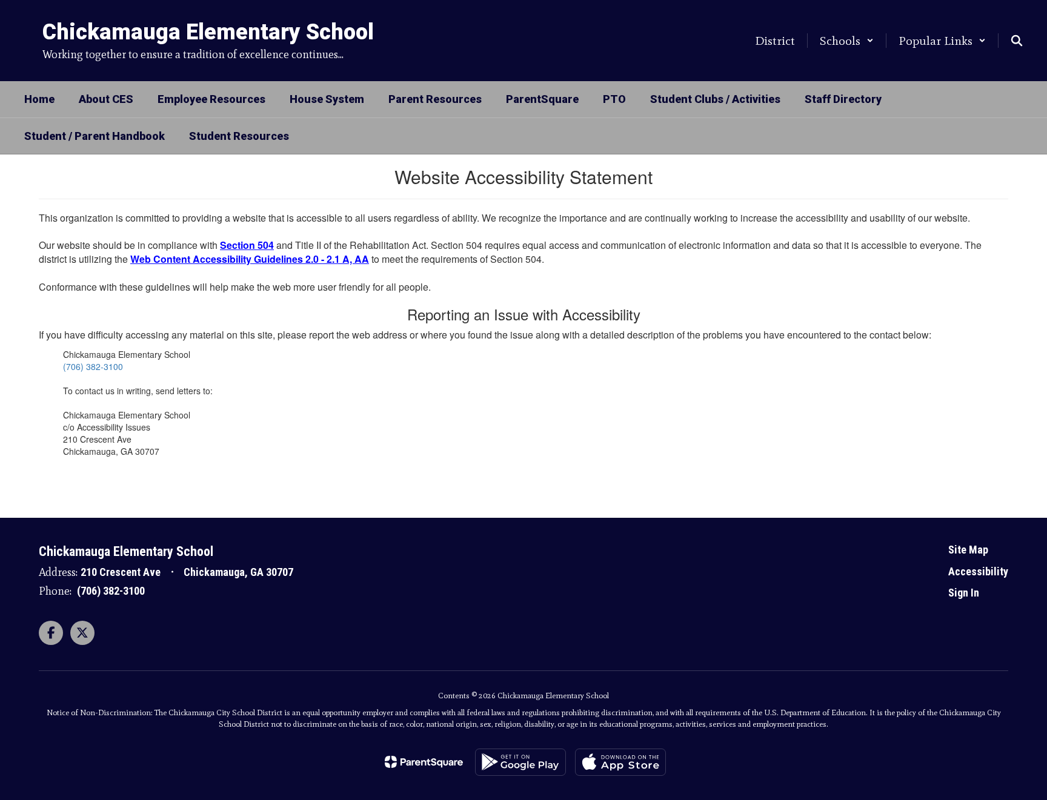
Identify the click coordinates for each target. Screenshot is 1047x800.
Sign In (963, 592)
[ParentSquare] (424, 762)
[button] (847, 40)
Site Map (968, 549)
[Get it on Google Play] (520, 762)
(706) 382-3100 (93, 366)
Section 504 (247, 245)
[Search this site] (1017, 41)
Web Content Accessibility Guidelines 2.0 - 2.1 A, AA (249, 259)
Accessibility (978, 571)
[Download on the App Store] (620, 762)
